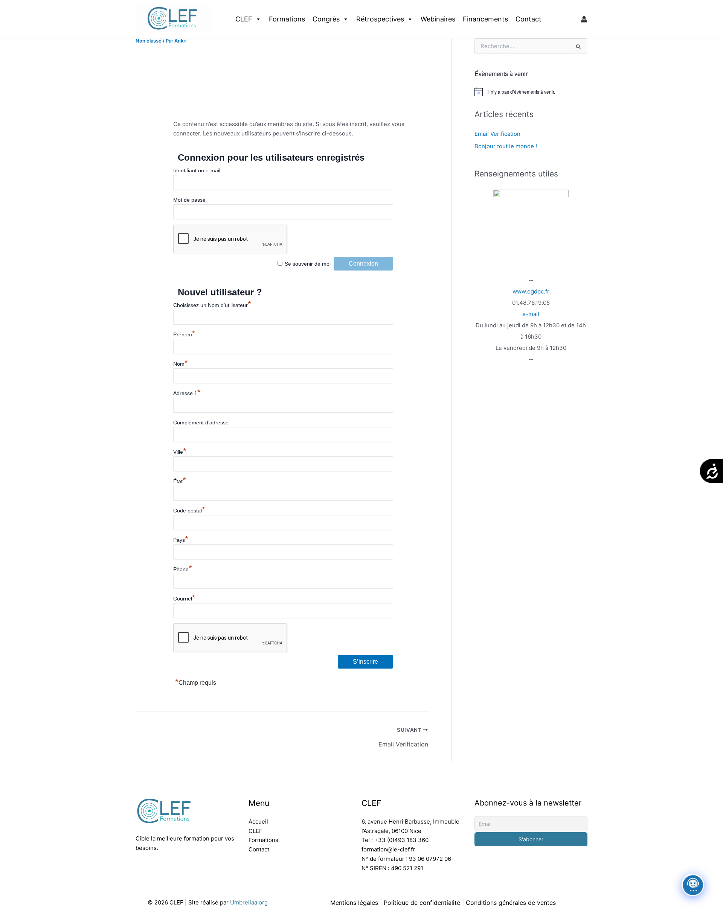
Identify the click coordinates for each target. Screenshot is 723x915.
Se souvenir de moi (308, 264)
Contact (528, 19)
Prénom (184, 334)
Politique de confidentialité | (425, 902)
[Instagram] (158, 873)
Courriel (184, 599)
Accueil (258, 821)
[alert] (530, 91)
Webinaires (438, 19)
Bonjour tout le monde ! (505, 146)
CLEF (243, 19)
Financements (485, 19)
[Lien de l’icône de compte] (584, 19)
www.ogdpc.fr (531, 291)
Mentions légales (354, 902)
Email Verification (497, 133)
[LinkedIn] (140, 873)
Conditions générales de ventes (511, 902)
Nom (180, 364)
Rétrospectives (380, 19)
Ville (179, 452)
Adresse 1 (187, 393)
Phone (182, 569)
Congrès (326, 19)
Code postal (189, 511)
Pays (180, 540)
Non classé (149, 41)
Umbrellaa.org (249, 902)
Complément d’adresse (201, 423)
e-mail (530, 314)
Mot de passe (189, 200)
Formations (287, 19)
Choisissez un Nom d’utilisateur (212, 305)
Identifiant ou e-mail (196, 170)
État (179, 481)
